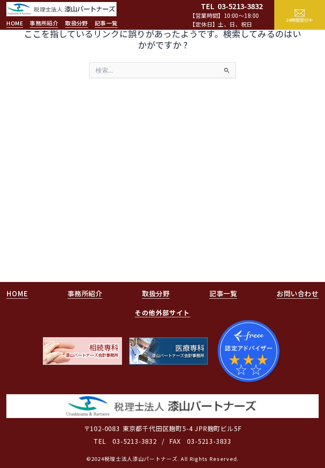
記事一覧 (106, 23)
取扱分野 (76, 23)
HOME (14, 23)
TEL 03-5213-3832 (125, 441)
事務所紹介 (44, 23)
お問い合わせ (298, 293)
